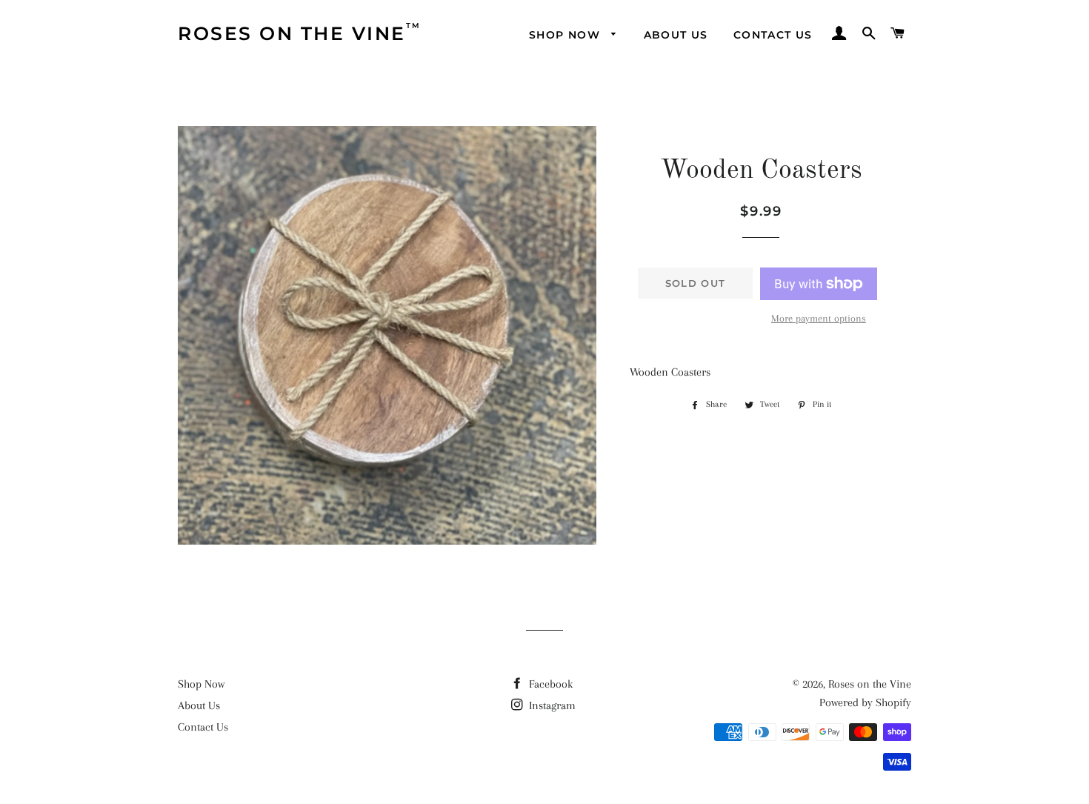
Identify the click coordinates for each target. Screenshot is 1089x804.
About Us (199, 705)
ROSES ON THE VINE (292, 32)
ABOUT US (676, 34)
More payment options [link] (818, 318)
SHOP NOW (567, 34)
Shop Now (201, 684)
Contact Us (203, 727)
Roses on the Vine (869, 684)
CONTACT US (773, 34)
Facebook (549, 684)
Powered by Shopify (865, 702)
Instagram (551, 705)
